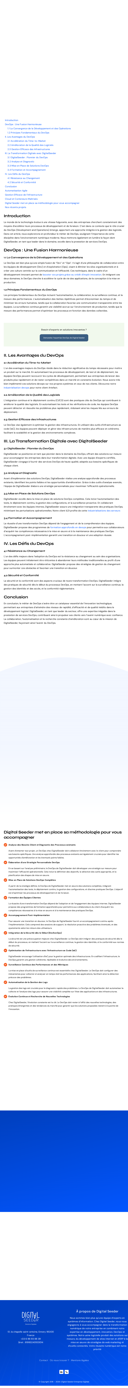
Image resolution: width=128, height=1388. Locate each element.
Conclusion (11, 186)
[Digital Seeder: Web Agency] (30, 1310)
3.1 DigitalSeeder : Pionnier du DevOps (28, 157)
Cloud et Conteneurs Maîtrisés (21, 198)
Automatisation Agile (16, 190)
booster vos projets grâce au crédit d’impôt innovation (72, 274)
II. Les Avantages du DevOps (20, 136)
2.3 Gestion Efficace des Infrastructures (29, 149)
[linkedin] (61, 1372)
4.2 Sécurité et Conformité (22, 182)
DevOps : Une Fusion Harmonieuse (23, 124)
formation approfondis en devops (68, 527)
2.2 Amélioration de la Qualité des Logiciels (30, 145)
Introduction (11, 120)
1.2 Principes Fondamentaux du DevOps (28, 132)
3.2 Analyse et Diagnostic (21, 161)
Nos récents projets (15, 207)
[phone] (67, 1372)
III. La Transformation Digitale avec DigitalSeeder (30, 153)
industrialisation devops (16, 387)
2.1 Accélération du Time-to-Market (27, 140)
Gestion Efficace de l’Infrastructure (23, 194)
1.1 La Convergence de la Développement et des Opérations (39, 128)
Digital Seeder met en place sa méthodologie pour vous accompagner (42, 203)
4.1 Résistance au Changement (24, 178)
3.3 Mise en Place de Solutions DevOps (28, 165)
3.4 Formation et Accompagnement (27, 169)
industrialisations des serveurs (104, 510)
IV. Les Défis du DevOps (17, 174)
